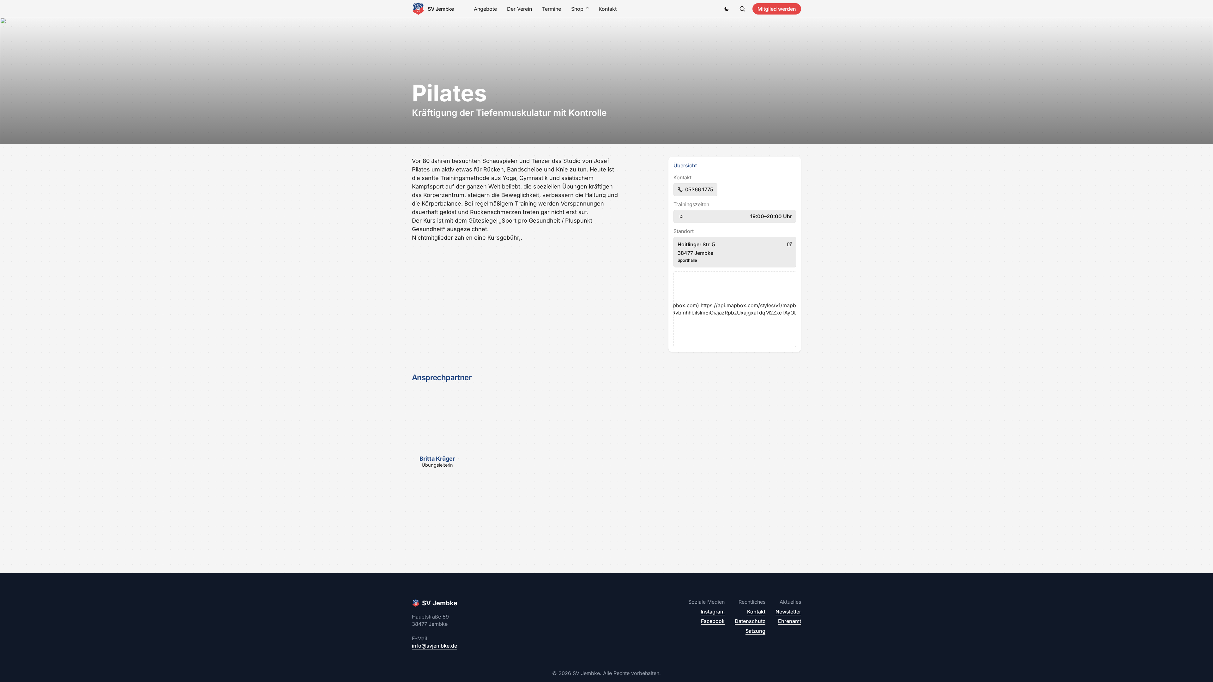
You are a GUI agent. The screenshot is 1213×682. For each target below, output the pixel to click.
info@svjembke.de (434, 646)
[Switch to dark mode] (726, 9)
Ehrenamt (789, 621)
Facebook (713, 621)
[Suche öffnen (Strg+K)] (742, 9)
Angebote (485, 9)
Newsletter (788, 611)
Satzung (755, 631)
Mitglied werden (776, 9)
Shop (577, 9)
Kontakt (608, 9)
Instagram (713, 611)
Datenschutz (750, 621)
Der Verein (519, 9)
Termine (551, 9)
